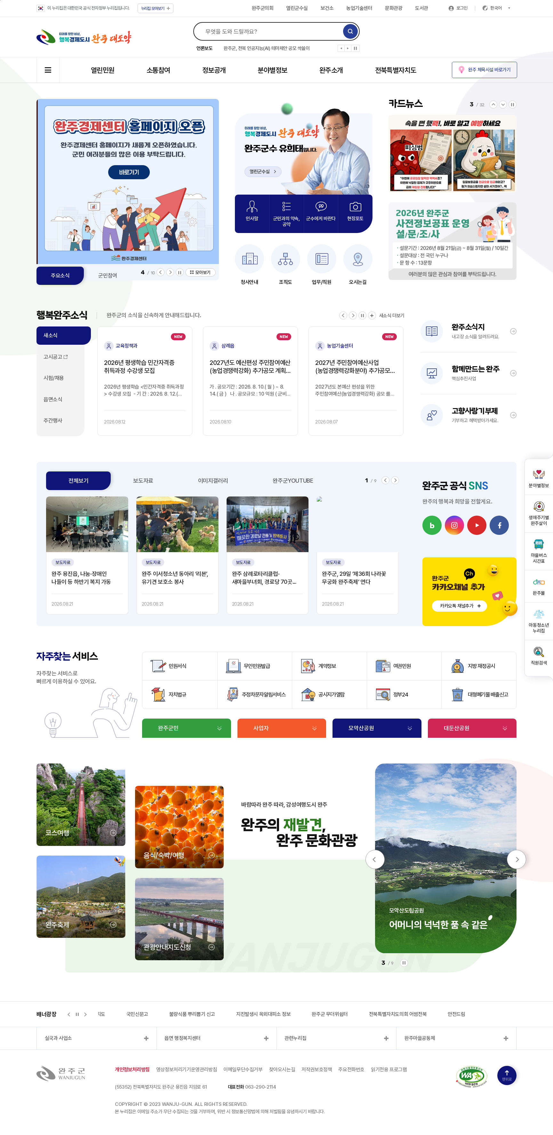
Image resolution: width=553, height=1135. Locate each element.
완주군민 (168, 728)
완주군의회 (263, 8)
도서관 (421, 8)
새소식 (51, 335)
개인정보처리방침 (132, 1070)
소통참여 (158, 70)
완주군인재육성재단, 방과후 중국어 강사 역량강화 (268, 48)
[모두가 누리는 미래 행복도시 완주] (84, 37)
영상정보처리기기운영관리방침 (186, 1070)
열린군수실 (297, 8)
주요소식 (60, 275)
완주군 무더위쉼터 (299, 1014)
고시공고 (53, 357)
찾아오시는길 (282, 1070)
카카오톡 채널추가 (456, 606)
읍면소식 (53, 399)
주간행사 (53, 420)
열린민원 (103, 70)
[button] (341, 49)
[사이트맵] (48, 70)
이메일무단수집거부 (242, 1070)
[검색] (350, 31)
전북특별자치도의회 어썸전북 (367, 1014)
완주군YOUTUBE (293, 480)
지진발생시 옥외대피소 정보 (232, 1014)
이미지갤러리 (213, 480)
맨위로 (507, 1079)
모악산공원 (361, 728)
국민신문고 (106, 1014)
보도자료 (143, 480)
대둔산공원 (456, 728)
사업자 (261, 728)
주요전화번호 (351, 1070)
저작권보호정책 (316, 1070)
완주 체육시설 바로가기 (489, 70)
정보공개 (214, 70)
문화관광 (393, 8)
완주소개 (331, 70)
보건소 (327, 8)
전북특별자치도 (395, 70)
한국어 (496, 8)
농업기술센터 (359, 8)
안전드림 (425, 1014)
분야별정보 (272, 70)
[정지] (355, 48)
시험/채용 (54, 378)
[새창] (432, 525)
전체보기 (78, 480)
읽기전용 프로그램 (389, 1070)
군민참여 (107, 275)
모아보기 (152, 8)
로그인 (462, 8)
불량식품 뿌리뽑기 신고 (161, 1014)
